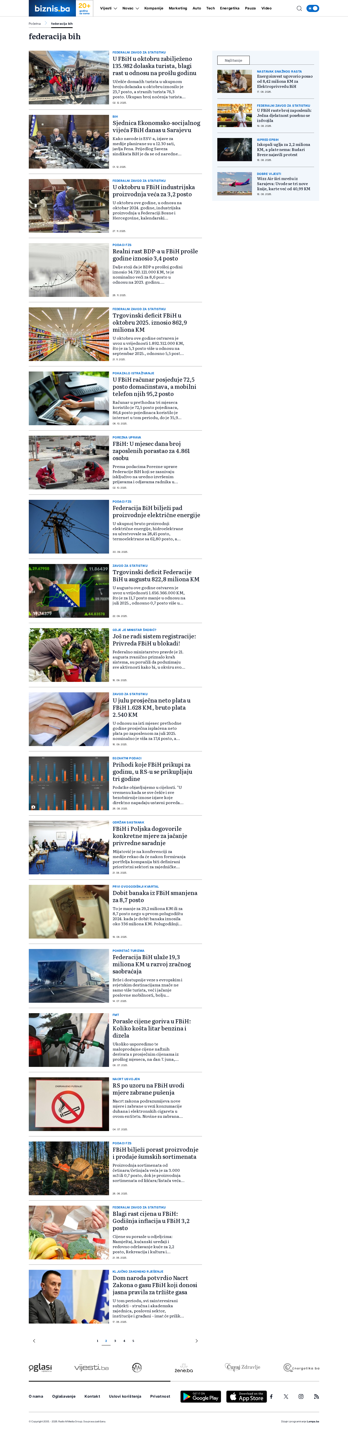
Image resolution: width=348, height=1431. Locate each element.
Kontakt (92, 1396)
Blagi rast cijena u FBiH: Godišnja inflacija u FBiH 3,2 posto (151, 1220)
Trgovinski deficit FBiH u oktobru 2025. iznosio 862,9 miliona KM (150, 322)
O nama (36, 1396)
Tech (210, 8)
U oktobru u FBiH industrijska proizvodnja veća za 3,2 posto (154, 190)
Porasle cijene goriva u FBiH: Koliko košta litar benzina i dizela (152, 1028)
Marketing (178, 8)
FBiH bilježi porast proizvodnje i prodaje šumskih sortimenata (155, 1153)
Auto (197, 8)
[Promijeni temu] (312, 8)
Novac (128, 8)
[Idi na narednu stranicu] (196, 1341)
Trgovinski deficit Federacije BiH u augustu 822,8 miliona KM (156, 575)
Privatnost (160, 1396)
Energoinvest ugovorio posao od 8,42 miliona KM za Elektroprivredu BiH (285, 81)
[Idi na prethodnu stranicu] (34, 1341)
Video (266, 8)
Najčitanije (233, 60)
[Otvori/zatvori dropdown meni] (114, 8)
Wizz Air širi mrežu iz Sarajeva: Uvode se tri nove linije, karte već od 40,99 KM (283, 183)
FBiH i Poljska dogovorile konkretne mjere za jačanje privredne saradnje (150, 835)
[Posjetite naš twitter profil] (286, 1396)
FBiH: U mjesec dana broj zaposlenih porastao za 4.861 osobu (151, 450)
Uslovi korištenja (125, 1396)
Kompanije (154, 8)
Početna (35, 23)
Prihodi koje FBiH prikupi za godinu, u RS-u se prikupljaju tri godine (152, 771)
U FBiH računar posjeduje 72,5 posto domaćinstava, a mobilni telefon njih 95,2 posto (154, 386)
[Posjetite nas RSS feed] (316, 1396)
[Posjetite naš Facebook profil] (271, 1396)
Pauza (250, 8)
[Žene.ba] (183, 1367)
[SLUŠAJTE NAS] (137, 1367)
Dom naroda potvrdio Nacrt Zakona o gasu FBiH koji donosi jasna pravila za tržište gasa (155, 1284)
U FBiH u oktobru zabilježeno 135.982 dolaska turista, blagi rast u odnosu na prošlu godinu (154, 65)
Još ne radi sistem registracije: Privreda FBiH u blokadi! (154, 639)
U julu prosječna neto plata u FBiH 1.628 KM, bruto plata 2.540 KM (152, 707)
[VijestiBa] (91, 1367)
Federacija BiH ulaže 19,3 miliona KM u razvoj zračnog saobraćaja (152, 964)
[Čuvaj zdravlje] (242, 1367)
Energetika (230, 8)
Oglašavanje (64, 1396)
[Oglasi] (40, 1367)
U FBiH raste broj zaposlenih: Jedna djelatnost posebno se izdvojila (284, 115)
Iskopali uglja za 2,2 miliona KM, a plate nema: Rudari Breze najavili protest (283, 149)
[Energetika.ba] (301, 1367)
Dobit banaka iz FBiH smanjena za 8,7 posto (155, 896)
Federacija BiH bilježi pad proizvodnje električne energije (156, 511)
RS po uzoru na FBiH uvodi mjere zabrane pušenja (148, 1088)
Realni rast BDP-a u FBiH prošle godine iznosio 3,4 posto (155, 254)
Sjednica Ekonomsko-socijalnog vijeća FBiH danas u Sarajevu (156, 126)
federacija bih (62, 23)
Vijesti (106, 8)
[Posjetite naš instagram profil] (301, 1396)
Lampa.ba (313, 1421)
